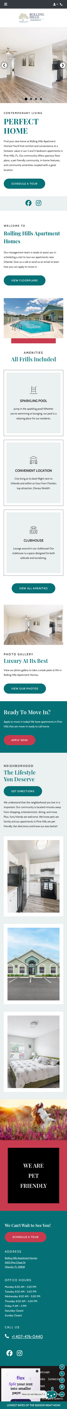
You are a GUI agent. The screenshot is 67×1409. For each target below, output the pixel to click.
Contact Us (54, 1378)
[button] (55, 4)
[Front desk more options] (62, 1394)
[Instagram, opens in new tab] (38, 203)
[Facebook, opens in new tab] (28, 203)
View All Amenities (33, 588)
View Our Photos (24, 688)
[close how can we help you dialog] (44, 1394)
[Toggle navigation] (5, 4)
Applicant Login (41, 1371)
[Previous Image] (4, 65)
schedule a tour (24, 183)
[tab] (26, 99)
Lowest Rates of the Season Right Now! (33, 1405)
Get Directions (22, 791)
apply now (19, 740)
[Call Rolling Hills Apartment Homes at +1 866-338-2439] (61, 4)
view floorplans (24, 280)
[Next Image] (62, 65)
